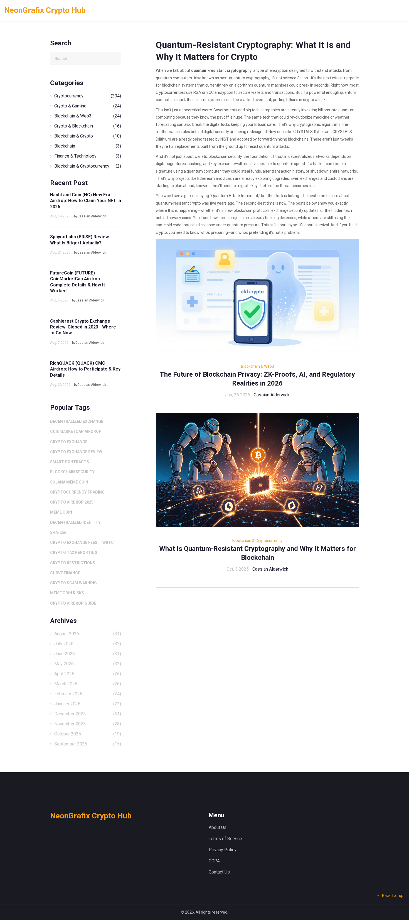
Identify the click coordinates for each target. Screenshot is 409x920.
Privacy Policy (222, 849)
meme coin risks (67, 593)
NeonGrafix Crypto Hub (45, 10)
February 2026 (87, 693)
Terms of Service (225, 838)
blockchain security (72, 472)
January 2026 (87, 703)
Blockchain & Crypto (87, 136)
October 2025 (87, 734)
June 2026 (87, 653)
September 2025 (87, 744)
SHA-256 (58, 532)
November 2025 (87, 724)
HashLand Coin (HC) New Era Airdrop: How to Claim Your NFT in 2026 (85, 200)
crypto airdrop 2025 (71, 502)
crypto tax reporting (73, 552)
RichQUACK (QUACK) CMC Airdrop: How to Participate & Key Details (85, 369)
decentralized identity (75, 522)
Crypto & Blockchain (87, 126)
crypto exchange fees (73, 542)
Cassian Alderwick (272, 395)
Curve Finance (65, 573)
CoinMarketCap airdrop (76, 431)
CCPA (214, 860)
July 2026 (87, 643)
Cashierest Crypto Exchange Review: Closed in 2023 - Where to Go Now (83, 327)
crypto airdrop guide (73, 603)
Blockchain (87, 146)
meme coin (61, 512)
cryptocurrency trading (77, 492)
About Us (217, 827)
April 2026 (87, 673)
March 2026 (87, 683)
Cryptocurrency (87, 96)
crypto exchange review (76, 452)
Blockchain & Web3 (257, 366)
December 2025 (87, 714)
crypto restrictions (72, 563)
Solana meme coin (69, 482)
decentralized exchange (76, 421)
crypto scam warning (73, 583)
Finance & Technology (87, 156)
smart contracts (69, 462)
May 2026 (87, 663)
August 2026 (87, 633)
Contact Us (219, 872)
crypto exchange (68, 442)
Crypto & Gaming (87, 106)
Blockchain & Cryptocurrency (257, 540)
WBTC (108, 542)
